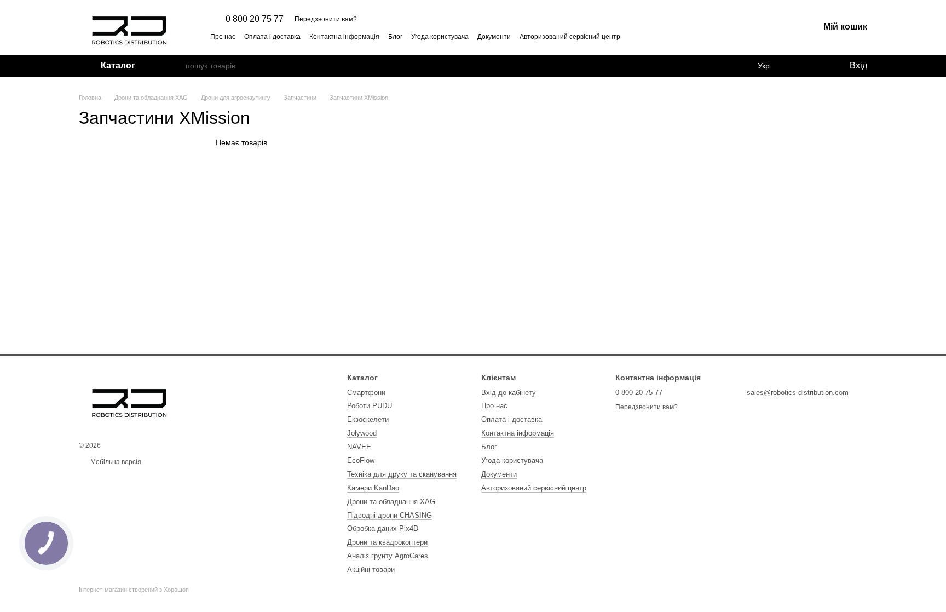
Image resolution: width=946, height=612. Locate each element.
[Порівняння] (796, 65)
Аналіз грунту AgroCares (387, 556)
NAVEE (359, 447)
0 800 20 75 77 (255, 19)
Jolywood (362, 433)
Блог (395, 37)
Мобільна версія (115, 462)
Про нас (222, 37)
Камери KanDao (373, 488)
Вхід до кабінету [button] (508, 392)
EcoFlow (360, 460)
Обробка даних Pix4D (382, 528)
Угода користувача (440, 37)
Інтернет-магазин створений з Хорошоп (134, 589)
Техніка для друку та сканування (402, 474)
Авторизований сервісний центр (570, 37)
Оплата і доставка (272, 37)
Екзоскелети (368, 419)
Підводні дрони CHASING (389, 515)
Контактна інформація (344, 37)
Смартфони (366, 392)
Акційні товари (371, 569)
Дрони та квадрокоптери (387, 542)
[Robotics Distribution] (129, 400)
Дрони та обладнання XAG (391, 501)
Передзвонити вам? (326, 19)
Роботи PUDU (369, 406)
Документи (494, 37)
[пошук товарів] (177, 66)
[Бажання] (817, 65)
